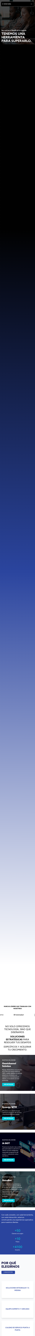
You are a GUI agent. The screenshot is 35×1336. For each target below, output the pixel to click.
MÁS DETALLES (8, 1084)
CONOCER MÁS (8, 1272)
